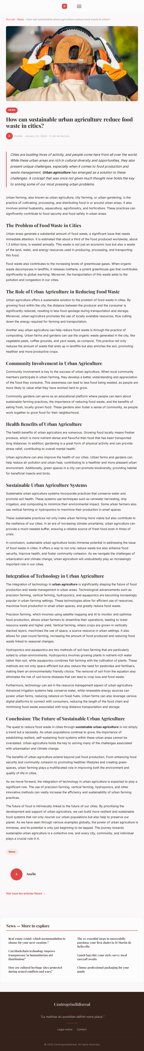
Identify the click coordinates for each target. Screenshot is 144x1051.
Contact (82, 1029)
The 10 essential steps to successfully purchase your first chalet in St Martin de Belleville (104, 943)
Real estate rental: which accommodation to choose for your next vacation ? (36, 940)
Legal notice (64, 1029)
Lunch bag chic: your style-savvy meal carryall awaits (102, 957)
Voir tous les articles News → (26, 893)
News (20, 19)
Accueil (10, 19)
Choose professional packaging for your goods (103, 969)
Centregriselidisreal (72, 1004)
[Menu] (79, 6)
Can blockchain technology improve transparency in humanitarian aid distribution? (31, 955)
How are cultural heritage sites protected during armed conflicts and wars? (35, 969)
